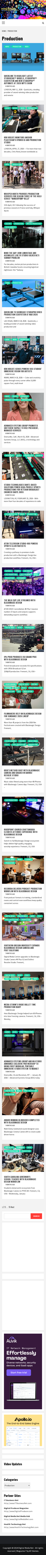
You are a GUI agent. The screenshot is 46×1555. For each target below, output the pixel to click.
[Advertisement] (23, 1247)
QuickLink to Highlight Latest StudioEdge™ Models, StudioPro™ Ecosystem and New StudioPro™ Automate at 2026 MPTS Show (20, 79)
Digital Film (9, 1091)
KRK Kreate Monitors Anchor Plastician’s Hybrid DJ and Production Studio (22, 140)
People (15, 396)
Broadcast (9, 455)
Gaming (17, 571)
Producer (24, 396)
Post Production (35, 688)
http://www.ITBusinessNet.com (18, 1503)
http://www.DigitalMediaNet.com (18, 1519)
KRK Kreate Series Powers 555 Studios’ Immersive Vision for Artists (23, 370)
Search (36, 1216)
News (7, 46)
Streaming (21, 578)
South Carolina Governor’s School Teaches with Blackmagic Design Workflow (20, 1179)
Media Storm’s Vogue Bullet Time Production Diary (20, 1006)
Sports (39, 455)
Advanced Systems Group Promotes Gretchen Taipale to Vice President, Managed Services (21, 428)
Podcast (28, 859)
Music (15, 108)
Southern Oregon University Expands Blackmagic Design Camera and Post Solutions (22, 948)
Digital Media (9, 916)
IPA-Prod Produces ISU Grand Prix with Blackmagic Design (20, 658)
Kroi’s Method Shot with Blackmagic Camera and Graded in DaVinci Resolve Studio (22, 773)
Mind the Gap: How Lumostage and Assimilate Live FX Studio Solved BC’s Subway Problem (21, 255)
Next (12, 1207)
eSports (8, 571)
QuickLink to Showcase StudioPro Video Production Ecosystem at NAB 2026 (23, 313)
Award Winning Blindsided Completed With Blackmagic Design (21, 1121)
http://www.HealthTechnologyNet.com (21, 1527)
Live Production (11, 514)
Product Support (11, 400)
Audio (7, 108)
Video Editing (28, 691)
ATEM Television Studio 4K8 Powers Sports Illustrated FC (21, 544)
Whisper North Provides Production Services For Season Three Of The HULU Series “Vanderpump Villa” (22, 196)
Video (26, 46)
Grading (8, 688)
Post (24, 688)
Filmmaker (20, 1147)
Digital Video (9, 627)
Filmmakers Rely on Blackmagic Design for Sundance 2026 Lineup (22, 715)
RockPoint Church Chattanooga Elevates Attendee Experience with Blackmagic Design (20, 832)
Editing (34, 684)
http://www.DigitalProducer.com (18, 1511)
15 (9, 1207)
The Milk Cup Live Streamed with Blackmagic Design (19, 601)
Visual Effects (10, 227)
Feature (8, 224)
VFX (19, 691)
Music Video (33, 741)
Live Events (27, 571)
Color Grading (10, 684)
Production (17, 46)
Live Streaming (25, 574)
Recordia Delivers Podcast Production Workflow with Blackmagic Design (23, 890)
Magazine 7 (21, 1551)
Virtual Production (34, 224)
